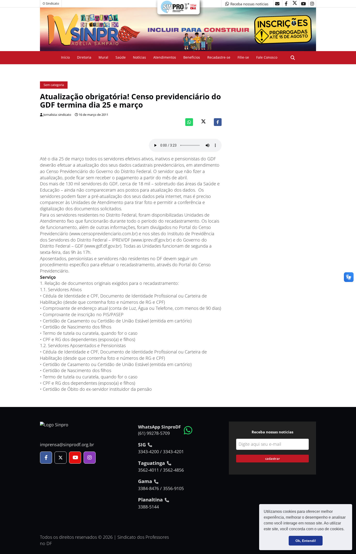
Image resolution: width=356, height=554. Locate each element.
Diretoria (84, 57)
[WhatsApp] (189, 122)
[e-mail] (277, 3)
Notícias (139, 57)
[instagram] (312, 3)
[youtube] (303, 3)
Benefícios (191, 57)
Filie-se (243, 57)
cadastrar (272, 458)
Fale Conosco (266, 57)
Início (65, 57)
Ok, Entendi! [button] (305, 541)
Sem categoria (54, 85)
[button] (346, 529)
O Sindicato (51, 3)
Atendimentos (164, 57)
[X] (294, 3)
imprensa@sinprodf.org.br (67, 444)
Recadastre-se (218, 57)
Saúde (121, 57)
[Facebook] (218, 122)
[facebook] (286, 3)
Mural (103, 57)
